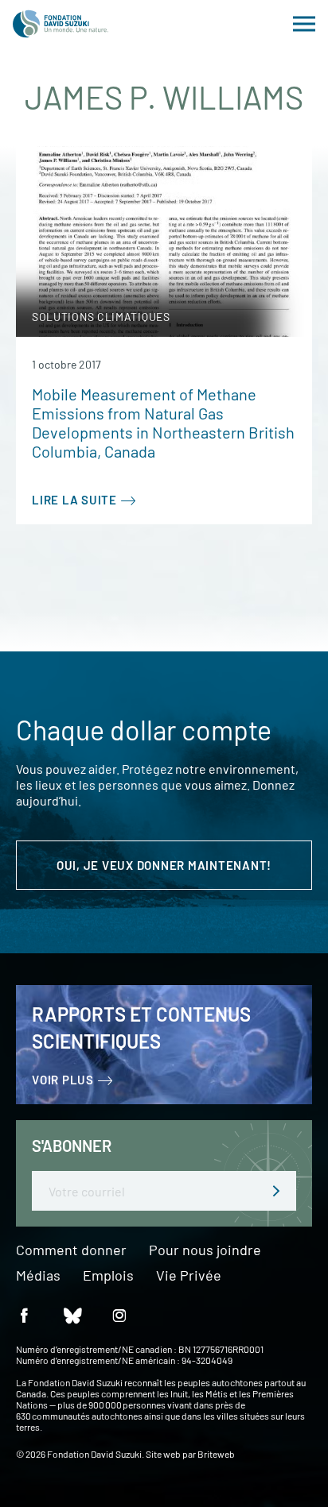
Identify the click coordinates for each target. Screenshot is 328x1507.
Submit (276, 1191)
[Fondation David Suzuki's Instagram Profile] (119, 1314)
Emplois (108, 1276)
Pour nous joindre (205, 1250)
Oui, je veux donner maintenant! (164, 865)
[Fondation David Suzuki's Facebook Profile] (24, 1314)
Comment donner (71, 1250)
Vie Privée (188, 1276)
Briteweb (216, 1453)
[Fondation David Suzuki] (60, 24)
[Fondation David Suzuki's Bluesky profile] (72, 1314)
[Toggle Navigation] (304, 24)
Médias (38, 1276)
